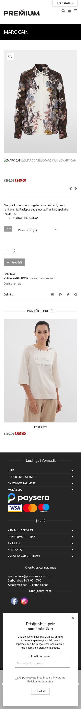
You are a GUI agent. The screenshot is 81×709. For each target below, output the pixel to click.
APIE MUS (14, 543)
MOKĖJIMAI (15, 489)
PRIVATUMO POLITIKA (21, 536)
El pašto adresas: (40, 656)
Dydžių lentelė (12, 283)
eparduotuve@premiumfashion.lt (28, 576)
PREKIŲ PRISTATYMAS (22, 476)
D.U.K (11, 470)
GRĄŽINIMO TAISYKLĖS (22, 483)
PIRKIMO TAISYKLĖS (20, 530)
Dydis (8, 228)
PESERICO (40, 427)
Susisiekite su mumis (42, 278)
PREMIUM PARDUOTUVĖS (24, 556)
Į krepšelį (16, 262)
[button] (10, 56)
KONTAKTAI (15, 549)
